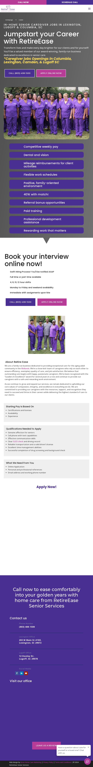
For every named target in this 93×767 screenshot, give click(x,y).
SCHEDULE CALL (70, 2)
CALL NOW (23, 2)
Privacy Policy (48, 762)
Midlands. (25, 368)
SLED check (18, 441)
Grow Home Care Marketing (31, 762)
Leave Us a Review (46, 746)
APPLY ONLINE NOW (51, 73)
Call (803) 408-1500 (20, 73)
